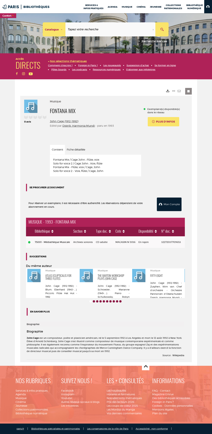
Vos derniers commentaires (124, 413)
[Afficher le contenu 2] (94, 301)
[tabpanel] (95, 165)
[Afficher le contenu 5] (104, 301)
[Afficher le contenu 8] (114, 301)
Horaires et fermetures (121, 394)
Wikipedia (178, 355)
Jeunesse (21, 405)
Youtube (66, 398)
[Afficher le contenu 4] (100, 301)
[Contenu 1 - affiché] (90, 301)
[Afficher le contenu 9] (117, 301)
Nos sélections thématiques (124, 398)
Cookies (157, 405)
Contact (165, 390)
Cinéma (21, 402)
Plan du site (159, 413)
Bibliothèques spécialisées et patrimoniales (55, 428)
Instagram (67, 394)
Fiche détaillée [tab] (76, 149)
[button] (208, 6)
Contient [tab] (57, 149)
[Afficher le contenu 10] (120, 301)
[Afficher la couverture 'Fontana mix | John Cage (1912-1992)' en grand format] (30, 105)
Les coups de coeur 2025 (122, 405)
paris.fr (20, 428)
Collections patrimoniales (32, 409)
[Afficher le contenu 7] (110, 301)
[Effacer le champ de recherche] (154, 29)
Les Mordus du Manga (121, 409)
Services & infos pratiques (32, 390)
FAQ (155, 390)
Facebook (67, 390)
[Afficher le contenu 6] (107, 301)
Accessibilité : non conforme (152, 428)
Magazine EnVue (163, 394)
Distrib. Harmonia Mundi (78, 125)
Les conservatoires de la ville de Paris (107, 428)
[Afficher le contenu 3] (97, 301)
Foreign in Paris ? (163, 402)
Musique (21, 398)
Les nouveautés (116, 390)
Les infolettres (70, 405)
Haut (145, 366)
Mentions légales (163, 409)
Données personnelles (178, 405)
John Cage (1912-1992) (64, 121)
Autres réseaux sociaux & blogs (80, 402)
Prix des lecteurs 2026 (120, 402)
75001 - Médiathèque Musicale (52, 242)
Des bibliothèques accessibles (171, 398)
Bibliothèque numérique (31, 413)
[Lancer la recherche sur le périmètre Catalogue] (162, 29)
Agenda (21, 394)
